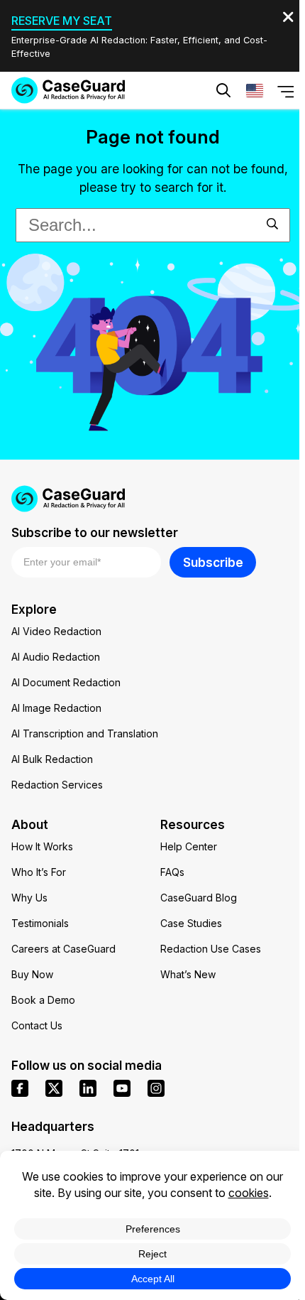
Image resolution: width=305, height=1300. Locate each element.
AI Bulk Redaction (52, 759)
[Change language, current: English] (254, 90)
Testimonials (40, 923)
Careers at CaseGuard (63, 949)
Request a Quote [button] (95, 133)
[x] (53, 1088)
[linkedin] (87, 1088)
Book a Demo (43, 1000)
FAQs (172, 872)
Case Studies (191, 923)
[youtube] (122, 1088)
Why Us (29, 898)
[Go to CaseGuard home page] (68, 90)
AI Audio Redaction (55, 657)
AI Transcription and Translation (84, 733)
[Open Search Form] (223, 90)
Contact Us (36, 1025)
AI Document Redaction (66, 682)
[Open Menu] (286, 90)
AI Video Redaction (56, 631)
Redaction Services (57, 785)
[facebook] (19, 1088)
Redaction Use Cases (210, 949)
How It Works (42, 846)
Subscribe (213, 562)
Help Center (188, 846)
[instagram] (156, 1088)
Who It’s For (38, 872)
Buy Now (32, 974)
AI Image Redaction (56, 708)
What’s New (188, 974)
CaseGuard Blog (198, 898)
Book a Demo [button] (220, 133)
